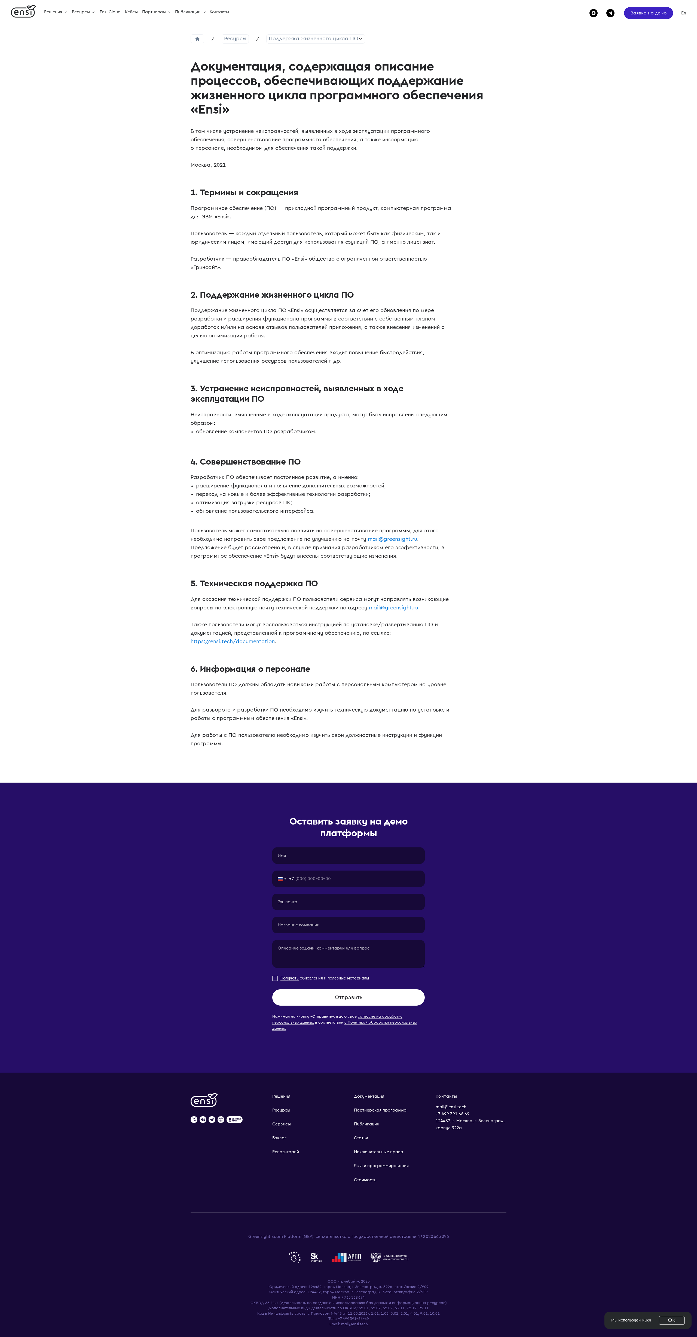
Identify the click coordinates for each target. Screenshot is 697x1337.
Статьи (361, 1138)
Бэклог (279, 1138)
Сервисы (281, 1124)
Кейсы (131, 12)
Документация (369, 1096)
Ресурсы (235, 38)
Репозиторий (285, 1152)
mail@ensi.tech (451, 1107)
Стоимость (365, 1180)
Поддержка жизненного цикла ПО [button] (313, 38)
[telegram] (608, 13)
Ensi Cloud (110, 12)
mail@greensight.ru (392, 539)
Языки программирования (381, 1166)
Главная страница (197, 38)
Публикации (188, 12)
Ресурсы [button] (81, 12)
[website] (194, 1120)
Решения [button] (53, 12)
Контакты (219, 12)
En (683, 13)
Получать (289, 978)
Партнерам (154, 12)
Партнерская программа (380, 1110)
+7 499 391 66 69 (452, 1114)
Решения (281, 1096)
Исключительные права (378, 1152)
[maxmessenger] (591, 13)
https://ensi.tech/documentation (233, 641)
